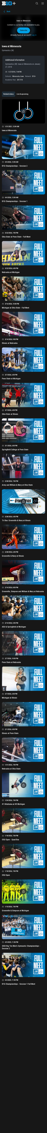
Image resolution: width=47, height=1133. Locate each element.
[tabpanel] (23, 543)
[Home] (9, 3)
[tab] (8, 94)
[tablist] (16, 94)
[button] (36, 3)
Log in (34, 35)
